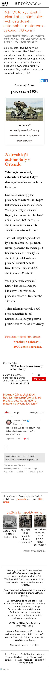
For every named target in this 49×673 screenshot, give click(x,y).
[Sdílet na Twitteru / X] (42, 81)
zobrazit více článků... (34, 550)
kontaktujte (12, 614)
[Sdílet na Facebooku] (46, 81)
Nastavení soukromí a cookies (24, 644)
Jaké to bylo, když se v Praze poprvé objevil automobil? (40, 537)
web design (24, 639)
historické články (20, 35)
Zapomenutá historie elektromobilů (10, 533)
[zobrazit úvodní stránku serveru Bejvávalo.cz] (28, 5)
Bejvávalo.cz (32, 623)
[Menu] (5, 4)
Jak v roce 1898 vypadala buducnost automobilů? (25, 536)
